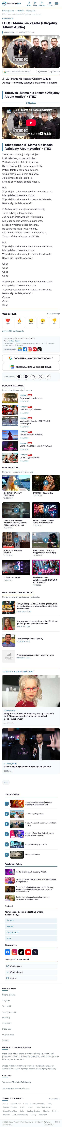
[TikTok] (39, 349)
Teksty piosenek (9, 1012)
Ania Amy (43, 1115)
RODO (57, 1122)
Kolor (25, 1103)
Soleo (30, 1107)
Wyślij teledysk (16, 972)
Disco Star (6, 1029)
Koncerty (6, 1017)
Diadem (55, 1111)
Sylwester (6, 1023)
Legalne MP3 (8, 1034)
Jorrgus (10, 920)
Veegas (10, 926)
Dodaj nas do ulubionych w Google (18, 71)
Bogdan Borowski (10, 1107)
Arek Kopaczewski (20, 1115)
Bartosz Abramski (37, 1103)
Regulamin (38, 1122)
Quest (5, 1103)
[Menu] (57, 3)
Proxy (49, 1103)
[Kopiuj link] (48, 377)
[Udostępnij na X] (40, 377)
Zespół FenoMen (10, 1111)
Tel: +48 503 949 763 (16, 1088)
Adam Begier (9, 32)
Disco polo (30, 11)
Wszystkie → (54, 1099)
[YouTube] (35, 349)
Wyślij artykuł (15, 966)
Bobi (9, 938)
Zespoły (5, 1040)
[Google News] (20, 349)
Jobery (33, 1115)
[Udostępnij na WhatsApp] (33, 377)
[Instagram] (30, 349)
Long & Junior (13, 932)
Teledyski (20, 11)
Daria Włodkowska (43, 1107)
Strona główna (8, 11)
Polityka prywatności (48, 1123)
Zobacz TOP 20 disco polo (13, 331)
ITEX (6, 782)
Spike (22, 1111)
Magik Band (15, 1103)
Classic (46, 1111)
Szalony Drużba (33, 1111)
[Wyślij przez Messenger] (26, 377)
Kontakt (13, 978)
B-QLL (23, 1107)
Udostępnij (43, 71)
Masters (6, 1115)
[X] (35, 952)
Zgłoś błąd (56, 71)
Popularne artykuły (13, 864)
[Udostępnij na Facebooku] (19, 377)
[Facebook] (25, 349)
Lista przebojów (12, 794)
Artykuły (6, 1000)
